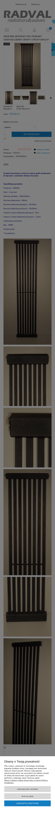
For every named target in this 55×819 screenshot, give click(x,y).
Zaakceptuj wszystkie (27, 803)
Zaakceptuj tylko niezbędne (27, 789)
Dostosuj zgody (27, 796)
